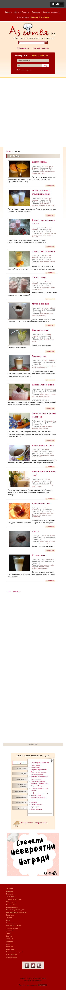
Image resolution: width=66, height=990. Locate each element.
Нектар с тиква (39, 161)
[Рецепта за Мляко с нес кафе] (19, 311)
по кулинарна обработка (21, 785)
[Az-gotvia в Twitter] (33, 965)
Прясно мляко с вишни (43, 384)
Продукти (25, 12)
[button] (57, 4)
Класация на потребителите (16, 912)
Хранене (8, 12)
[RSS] (39, 965)
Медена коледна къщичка (39, 769)
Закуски (9, 917)
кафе (34, 457)
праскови (35, 205)
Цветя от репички (36, 804)
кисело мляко (45, 485)
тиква (42, 171)
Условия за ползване (14, 899)
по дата (23, 774)
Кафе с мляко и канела (43, 445)
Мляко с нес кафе (40, 303)
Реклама (9, 894)
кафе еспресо (42, 367)
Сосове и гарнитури (13, 925)
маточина (50, 513)
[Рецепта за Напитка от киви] (19, 337)
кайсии (34, 263)
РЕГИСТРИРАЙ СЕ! (40, 56)
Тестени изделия (12, 928)
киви (41, 340)
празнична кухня (20, 791)
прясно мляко (45, 204)
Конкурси (9, 891)
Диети (16, 12)
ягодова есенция (43, 543)
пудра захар (50, 205)
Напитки (9, 936)
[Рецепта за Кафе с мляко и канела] (19, 452)
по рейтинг (21, 763)
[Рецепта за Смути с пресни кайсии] (19, 258)
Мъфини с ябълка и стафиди (40, 793)
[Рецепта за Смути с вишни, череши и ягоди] (19, 227)
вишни (53, 233)
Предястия (10, 915)
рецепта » (50, 185)
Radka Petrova (50, 536)
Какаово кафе (38, 555)
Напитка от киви (40, 329)
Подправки (36, 12)
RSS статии (10, 904)
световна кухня (21, 802)
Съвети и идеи (23, 17)
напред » (16, 591)
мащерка (43, 513)
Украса (8, 933)
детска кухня (22, 808)
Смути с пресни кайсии (43, 251)
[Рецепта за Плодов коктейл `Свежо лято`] (19, 478)
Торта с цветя (35, 807)
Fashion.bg (43, 985)
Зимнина (9, 939)
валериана (43, 515)
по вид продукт (21, 779)
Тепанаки (34, 802)
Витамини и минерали (51, 12)
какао (47, 567)
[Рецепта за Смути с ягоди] (19, 284)
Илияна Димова (50, 389)
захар (52, 261)
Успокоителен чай (41, 503)
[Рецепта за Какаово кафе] (19, 562)
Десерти (9, 931)
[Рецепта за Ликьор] (19, 538)
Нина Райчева (50, 308)
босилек (35, 515)
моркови (35, 428)
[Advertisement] (33, 112)
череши (47, 233)
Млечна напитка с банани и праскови (41, 192)
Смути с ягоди (39, 277)
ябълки (42, 426)
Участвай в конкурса (41, 48)
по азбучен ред (21, 768)
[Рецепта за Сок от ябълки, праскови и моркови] (19, 420)
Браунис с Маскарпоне (38, 786)
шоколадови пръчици (40, 568)
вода (43, 173)
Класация (45, 17)
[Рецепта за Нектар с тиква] (19, 169)
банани (42, 205)
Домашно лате (39, 356)
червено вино (45, 541)
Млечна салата (35, 800)
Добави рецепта (23, 48)
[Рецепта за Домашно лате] (19, 363)
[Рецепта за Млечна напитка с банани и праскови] (19, 197)
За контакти (10, 896)
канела (34, 173)
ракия (34, 543)
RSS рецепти (11, 902)
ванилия (35, 236)
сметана (47, 396)
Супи (8, 920)
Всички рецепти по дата (15, 910)
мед (39, 173)
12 (51, 453)
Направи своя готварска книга (34, 823)
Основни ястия (11, 923)
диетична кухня (21, 797)
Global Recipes (11, 957)
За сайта (9, 889)
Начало (9, 151)
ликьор (41, 567)
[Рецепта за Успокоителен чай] (19, 510)
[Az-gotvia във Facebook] (27, 965)
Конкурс (34, 17)
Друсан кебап (35, 767)
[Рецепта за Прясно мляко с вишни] (19, 391)
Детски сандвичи (36, 809)
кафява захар (50, 171)
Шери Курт (48, 559)
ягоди (42, 233)
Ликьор (35, 531)
